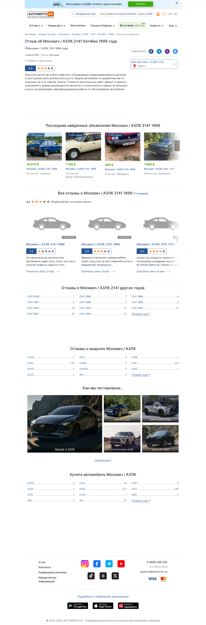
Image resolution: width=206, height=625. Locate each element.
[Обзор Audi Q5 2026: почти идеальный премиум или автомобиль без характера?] (122, 409)
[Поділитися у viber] (167, 51)
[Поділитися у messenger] (175, 51)
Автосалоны (77, 25)
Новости (155, 25)
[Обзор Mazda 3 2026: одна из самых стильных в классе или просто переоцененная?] (64, 425)
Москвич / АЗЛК (80, 34)
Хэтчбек (102, 34)
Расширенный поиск (86, 14)
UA (170, 14)
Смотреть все (102, 460)
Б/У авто (34, 25)
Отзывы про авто (47, 34)
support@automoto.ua (153, 571)
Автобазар (30, 34)
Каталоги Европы (101, 25)
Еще (171, 25)
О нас (42, 562)
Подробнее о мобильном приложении (103, 596)
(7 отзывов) (140, 193)
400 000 (132, 14)
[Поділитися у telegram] (159, 51)
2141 (93, 34)
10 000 (149, 14)
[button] (177, 145)
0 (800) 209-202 (157, 562)
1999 (111, 34)
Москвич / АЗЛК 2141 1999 (45, 244)
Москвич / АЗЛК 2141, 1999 (42, 168)
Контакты (45, 567)
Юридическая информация (47, 579)
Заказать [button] (140, 3)
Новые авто (55, 25)
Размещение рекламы (53, 572)
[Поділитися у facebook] (151, 51)
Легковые (64, 34)
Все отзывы (132, 25)
